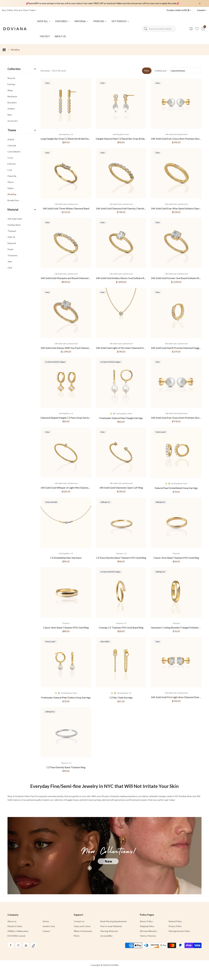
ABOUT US (60, 36)
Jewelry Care (49, 926)
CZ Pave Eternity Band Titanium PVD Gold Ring (121, 557)
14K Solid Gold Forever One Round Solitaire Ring (176, 278)
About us (11, 921)
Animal (10, 139)
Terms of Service (148, 935)
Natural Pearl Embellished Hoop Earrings (176, 487)
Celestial (11, 145)
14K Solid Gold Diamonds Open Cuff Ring (121, 487)
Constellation (14, 151)
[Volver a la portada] (4, 50)
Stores (46, 921)
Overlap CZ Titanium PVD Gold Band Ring (121, 627)
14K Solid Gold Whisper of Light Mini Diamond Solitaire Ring (72, 487)
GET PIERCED (119, 21)
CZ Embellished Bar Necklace (66, 557)
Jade (9, 261)
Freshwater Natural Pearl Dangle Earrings (121, 417)
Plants (10, 182)
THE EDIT (44, 36)
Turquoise (12, 255)
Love (9, 170)
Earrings (11, 84)
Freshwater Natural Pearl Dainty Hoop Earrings (66, 697)
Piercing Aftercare (109, 931)
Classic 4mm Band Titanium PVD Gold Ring (66, 627)
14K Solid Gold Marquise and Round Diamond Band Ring (70, 278)
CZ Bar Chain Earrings (121, 697)
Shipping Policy (147, 926)
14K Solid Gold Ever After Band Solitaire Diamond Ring (179, 208)
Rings (10, 90)
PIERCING (99, 21)
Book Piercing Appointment (113, 921)
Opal (9, 267)
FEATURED (61, 21)
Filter (146, 70)
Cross (10, 157)
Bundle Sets (13, 200)
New (9, 114)
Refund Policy (175, 921)
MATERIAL (80, 21)
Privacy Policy (175, 926)
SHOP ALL (42, 21)
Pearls (10, 249)
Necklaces (12, 96)
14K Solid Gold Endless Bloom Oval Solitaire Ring (121, 278)
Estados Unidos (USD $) (178, 10)
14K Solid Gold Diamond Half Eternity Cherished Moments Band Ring (132, 208)
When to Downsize (83, 931)
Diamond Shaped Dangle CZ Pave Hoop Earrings (66, 417)
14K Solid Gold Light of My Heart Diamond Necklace (124, 347)
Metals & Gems (14, 926)
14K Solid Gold (14, 219)
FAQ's (77, 935)
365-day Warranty (148, 931)
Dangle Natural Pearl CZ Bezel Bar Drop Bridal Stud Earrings (127, 138)
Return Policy (146, 921)
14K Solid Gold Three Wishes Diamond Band (66, 208)
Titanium (11, 231)
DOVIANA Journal (16, 935)
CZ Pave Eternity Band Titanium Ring (66, 767)
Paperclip (11, 176)
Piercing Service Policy (179, 931)
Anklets (11, 108)
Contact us (79, 921)
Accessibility (106, 935)
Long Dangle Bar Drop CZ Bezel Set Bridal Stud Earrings (70, 138)
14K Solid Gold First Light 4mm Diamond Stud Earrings (179, 697)
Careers (46, 931)
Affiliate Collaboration (17, 931)
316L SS (11, 237)
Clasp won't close (82, 926)
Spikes (10, 188)
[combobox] (159, 28)
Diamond (11, 243)
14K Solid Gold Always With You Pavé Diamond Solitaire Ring (73, 347)
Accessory (12, 120)
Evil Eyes (11, 163)
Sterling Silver (14, 225)
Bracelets (12, 102)
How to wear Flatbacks (111, 926)
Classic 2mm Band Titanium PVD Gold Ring (176, 557)
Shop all (11, 78)
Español (201, 10)
